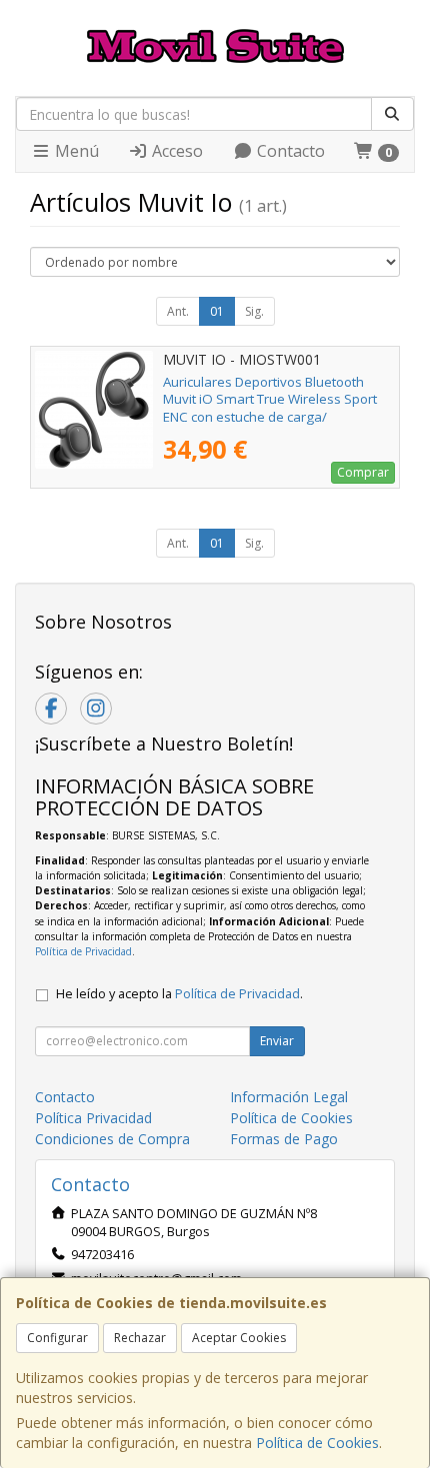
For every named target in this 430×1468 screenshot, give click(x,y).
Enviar (277, 1040)
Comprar (363, 472)
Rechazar (140, 1337)
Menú (75, 151)
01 (217, 311)
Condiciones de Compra (112, 1138)
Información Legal (289, 1096)
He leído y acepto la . (179, 993)
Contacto (289, 151)
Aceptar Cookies (239, 1337)
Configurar (57, 1337)
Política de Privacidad (83, 951)
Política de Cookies (317, 1442)
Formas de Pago (284, 1138)
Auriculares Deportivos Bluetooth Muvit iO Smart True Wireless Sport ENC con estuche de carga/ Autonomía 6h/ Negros (270, 408)
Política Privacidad (93, 1117)
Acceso (175, 151)
